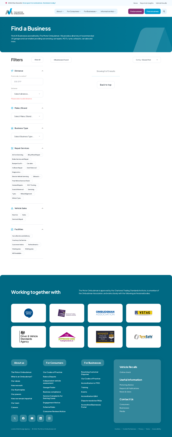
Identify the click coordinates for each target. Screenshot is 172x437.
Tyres (14, 194)
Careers (14, 407)
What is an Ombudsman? (21, 376)
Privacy (141, 429)
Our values (15, 381)
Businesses (124, 408)
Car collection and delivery (21, 236)
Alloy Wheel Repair (34, 155)
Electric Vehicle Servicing (20, 176)
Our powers (16, 394)
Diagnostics (16, 172)
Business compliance (52, 392)
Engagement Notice (51, 402)
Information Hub (107, 11)
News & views (125, 392)
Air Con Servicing (17, 155)
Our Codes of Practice (52, 372)
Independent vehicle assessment (52, 382)
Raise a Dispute (49, 376)
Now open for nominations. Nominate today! (39, 3)
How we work (17, 385)
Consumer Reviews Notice (54, 411)
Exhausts (36, 176)
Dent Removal (31, 168)
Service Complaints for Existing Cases (52, 397)
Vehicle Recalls (161, 3)
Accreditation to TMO (90, 383)
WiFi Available (16, 253)
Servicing (31, 189)
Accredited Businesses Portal (91, 406)
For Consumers (73, 11)
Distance (14, 88)
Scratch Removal (17, 189)
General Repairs (17, 185)
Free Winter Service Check (21, 181)
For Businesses (90, 11)
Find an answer (136, 11)
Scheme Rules (49, 407)
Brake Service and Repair (20, 159)
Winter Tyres (16, 198)
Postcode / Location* (19, 76)
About (59, 11)
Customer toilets (18, 244)
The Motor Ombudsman (21, 372)
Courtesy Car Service (19, 240)
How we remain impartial (21, 398)
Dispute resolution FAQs (91, 400)
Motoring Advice (127, 385)
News (136, 3)
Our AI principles (18, 390)
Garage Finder (49, 387)
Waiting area (29, 249)
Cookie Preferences (129, 429)
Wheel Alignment (26, 194)
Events (84, 392)
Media (122, 411)
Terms (148, 429)
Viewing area (16, 249)
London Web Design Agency (20, 429)
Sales (24, 215)
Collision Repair (17, 168)
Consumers (124, 404)
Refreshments (33, 244)
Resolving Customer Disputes (89, 373)
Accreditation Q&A (89, 396)
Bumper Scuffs (17, 163)
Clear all (37, 60)
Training (84, 387)
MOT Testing (31, 185)
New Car (15, 215)
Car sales (30, 163)
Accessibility (156, 429)
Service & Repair (17, 219)
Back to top (106, 84)
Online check (125, 372)
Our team (15, 403)
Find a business (153, 11)
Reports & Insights (147, 3)
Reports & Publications (129, 388)
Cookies (117, 429)
